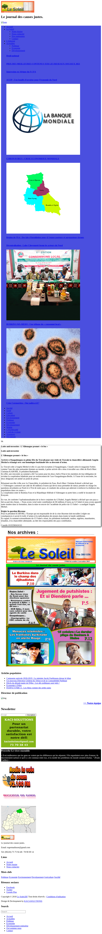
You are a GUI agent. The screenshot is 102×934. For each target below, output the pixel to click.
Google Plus (11, 892)
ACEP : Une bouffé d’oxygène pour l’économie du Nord (31, 80)
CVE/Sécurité (12, 430)
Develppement (37, 877)
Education (10, 415)
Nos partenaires (18, 36)
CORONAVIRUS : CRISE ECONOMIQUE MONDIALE (32, 159)
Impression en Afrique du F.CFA (21, 72)
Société (9, 408)
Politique (15, 46)
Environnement (12, 418)
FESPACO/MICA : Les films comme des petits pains (28, 688)
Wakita (9, 427)
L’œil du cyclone (13, 432)
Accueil (9, 27)
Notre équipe (17, 31)
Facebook (10, 887)
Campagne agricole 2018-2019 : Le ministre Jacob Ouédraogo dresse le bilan (38, 678)
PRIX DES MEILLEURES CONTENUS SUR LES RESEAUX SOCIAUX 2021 (43, 64)
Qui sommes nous (13, 928)
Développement (18, 50)
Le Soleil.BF (22, 897)
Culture (9, 413)
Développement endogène (17, 926)
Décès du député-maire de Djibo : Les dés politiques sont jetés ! (33, 683)
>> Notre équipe (92, 703)
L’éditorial (10, 41)
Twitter (9, 890)
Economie (16, 48)
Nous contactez (12, 867)
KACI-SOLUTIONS (33, 901)
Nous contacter (18, 34)
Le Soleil (10, 29)
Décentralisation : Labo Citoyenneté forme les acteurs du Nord (34, 245)
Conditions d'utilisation (56, 897)
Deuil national (12, 56)
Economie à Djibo (14, 685)
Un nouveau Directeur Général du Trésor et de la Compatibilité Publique (36, 681)
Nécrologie (11, 437)
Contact (15, 39)
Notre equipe (11, 864)
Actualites (10, 43)
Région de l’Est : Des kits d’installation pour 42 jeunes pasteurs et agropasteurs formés (45, 237)
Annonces (10, 434)
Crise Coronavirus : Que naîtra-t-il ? (22, 403)
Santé (8, 410)
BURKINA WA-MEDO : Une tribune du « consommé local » (33, 324)
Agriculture (49, 877)
